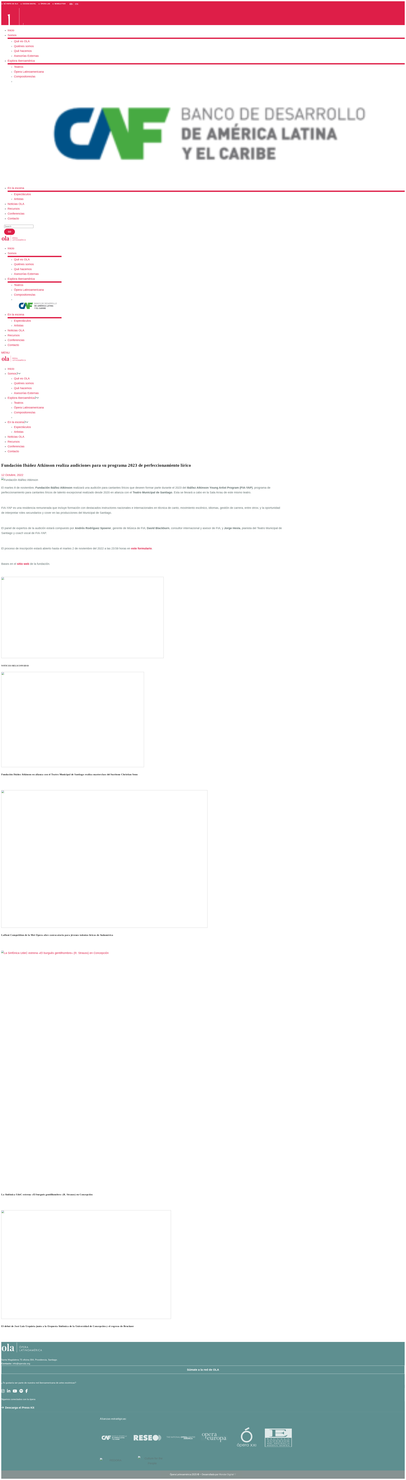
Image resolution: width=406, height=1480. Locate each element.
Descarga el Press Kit (19, 1407)
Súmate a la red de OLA (203, 1369)
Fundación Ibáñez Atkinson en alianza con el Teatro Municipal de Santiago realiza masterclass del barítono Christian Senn (69, 774)
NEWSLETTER (60, 4)
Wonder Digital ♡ (227, 1474)
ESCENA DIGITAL (29, 4)
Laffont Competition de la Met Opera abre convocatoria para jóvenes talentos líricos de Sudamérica (57, 935)
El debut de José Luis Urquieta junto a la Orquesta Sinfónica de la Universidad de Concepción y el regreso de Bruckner (67, 1326)
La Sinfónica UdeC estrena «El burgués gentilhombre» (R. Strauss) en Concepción (46, 1194)
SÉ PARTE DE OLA (11, 4)
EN (76, 4)
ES (71, 4)
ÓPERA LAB (45, 4)
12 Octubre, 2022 (12, 475)
